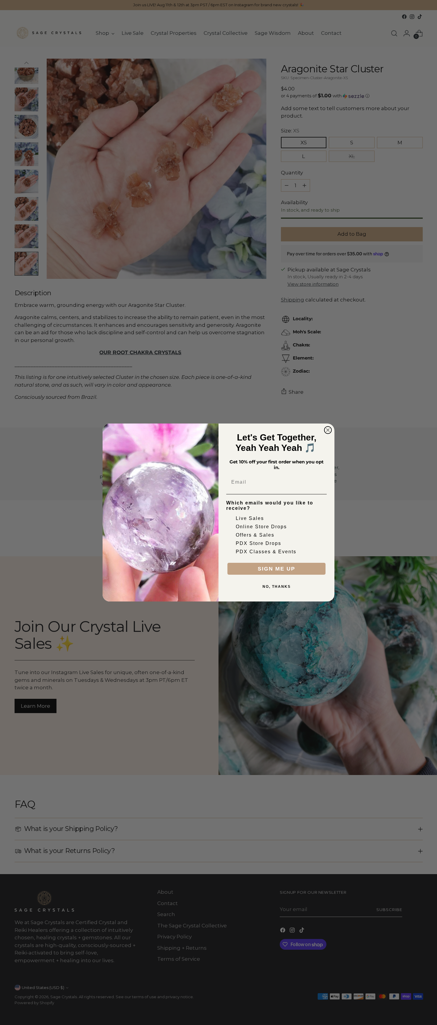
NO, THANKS (276, 587)
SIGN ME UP (276, 569)
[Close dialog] (327, 430)
